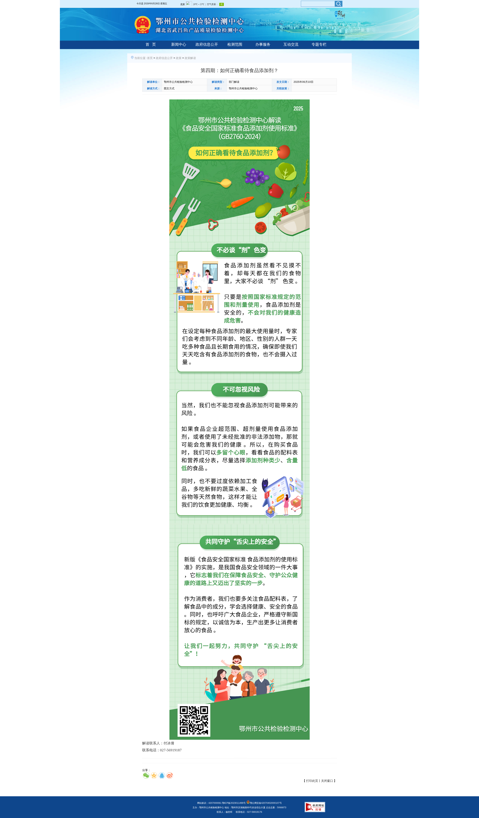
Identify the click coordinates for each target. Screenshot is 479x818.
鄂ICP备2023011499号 (234, 803)
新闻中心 (178, 44)
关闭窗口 (327, 780)
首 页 (151, 44)
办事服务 (262, 44)
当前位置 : (140, 58)
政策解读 (190, 58)
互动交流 (290, 44)
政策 (178, 58)
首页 (150, 58)
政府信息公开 (207, 44)
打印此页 (312, 780)
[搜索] (338, 4)
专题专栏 (319, 44)
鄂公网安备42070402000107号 (266, 803)
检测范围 (234, 44)
